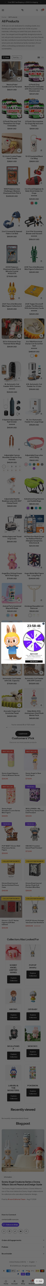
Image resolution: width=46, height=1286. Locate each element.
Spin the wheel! (34, 661)
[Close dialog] (43, 624)
